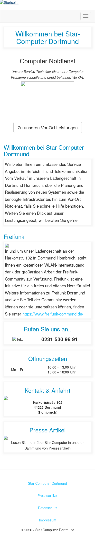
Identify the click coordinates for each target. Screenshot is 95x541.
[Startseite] (47, 2)
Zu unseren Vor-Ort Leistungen (48, 127)
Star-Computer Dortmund (47, 483)
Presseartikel (47, 495)
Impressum (47, 520)
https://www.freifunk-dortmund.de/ (52, 314)
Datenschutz (47, 507)
